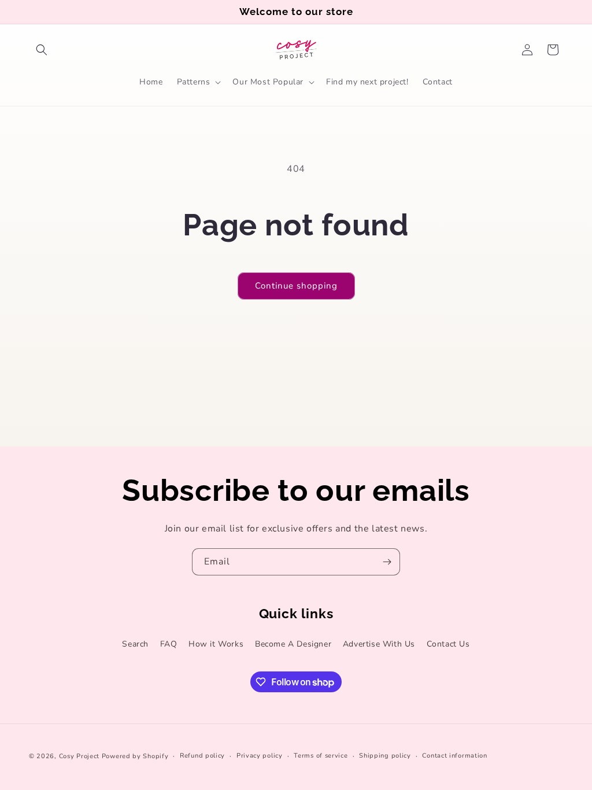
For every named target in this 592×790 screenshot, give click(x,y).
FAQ (168, 643)
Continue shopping (296, 285)
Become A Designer (293, 643)
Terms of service (320, 755)
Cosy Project (79, 756)
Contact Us (448, 643)
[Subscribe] (386, 561)
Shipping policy (385, 755)
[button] (41, 49)
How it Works (215, 643)
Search (135, 643)
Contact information (454, 755)
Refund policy (202, 755)
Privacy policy (259, 755)
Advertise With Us (379, 643)
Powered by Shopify (135, 756)
